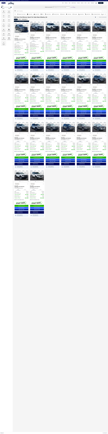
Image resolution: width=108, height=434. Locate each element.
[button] (106, 3)
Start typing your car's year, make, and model (59, 7)
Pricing (18, 42)
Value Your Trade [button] (21, 64)
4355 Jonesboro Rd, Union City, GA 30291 (101, 0)
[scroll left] (15, 14)
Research (92, 3)
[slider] (1, 7)
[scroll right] (105, 14)
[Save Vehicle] (27, 37)
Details (25, 42)
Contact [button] (100, 2)
